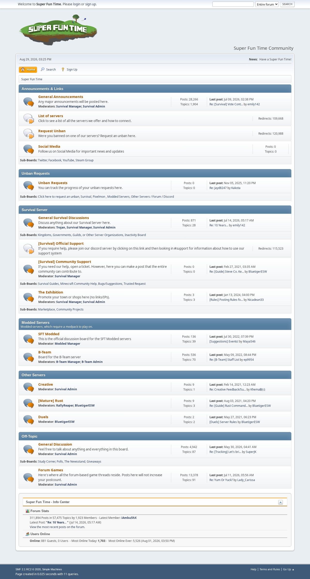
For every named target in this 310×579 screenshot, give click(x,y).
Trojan (60, 227)
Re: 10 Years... (219, 225)
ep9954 (249, 360)
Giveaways (94, 461)
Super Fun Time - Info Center (48, 502)
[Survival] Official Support (61, 243)
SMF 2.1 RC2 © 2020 (28, 569)
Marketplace (46, 309)
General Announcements (60, 96)
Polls (60, 461)
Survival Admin (94, 106)
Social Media (49, 146)
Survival (86, 197)
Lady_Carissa (246, 480)
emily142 (254, 104)
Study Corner (46, 461)
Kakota (235, 188)
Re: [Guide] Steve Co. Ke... (226, 271)
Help (253, 569)
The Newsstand (74, 461)
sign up (90, 4)
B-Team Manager (68, 362)
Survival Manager (68, 106)
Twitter (42, 160)
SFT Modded (48, 333)
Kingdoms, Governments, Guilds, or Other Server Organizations (80, 235)
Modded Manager (67, 344)
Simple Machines (52, 569)
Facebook (54, 160)
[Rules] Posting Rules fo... (226, 300)
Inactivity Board (135, 235)
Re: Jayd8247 (218, 188)
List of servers (50, 115)
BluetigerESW (257, 271)
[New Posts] (28, 102)
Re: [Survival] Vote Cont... (226, 104)
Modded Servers (118, 197)
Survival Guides (48, 284)
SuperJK (251, 452)
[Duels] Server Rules (223, 422)
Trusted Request (135, 284)
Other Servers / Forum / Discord (152, 197)
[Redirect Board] (28, 118)
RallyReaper (64, 405)
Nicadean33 (256, 300)
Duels (43, 416)
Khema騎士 (258, 389)
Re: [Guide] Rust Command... (228, 406)
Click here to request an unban (58, 197)
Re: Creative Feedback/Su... (227, 389)
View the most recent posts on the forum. (57, 527)
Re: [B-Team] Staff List (224, 360)
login (76, 4)
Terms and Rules (270, 569)
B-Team (44, 352)
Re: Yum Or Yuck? (221, 480)
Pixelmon (99, 197)
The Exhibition (50, 292)
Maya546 (249, 341)
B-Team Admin (92, 362)
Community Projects (70, 309)
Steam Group (84, 160)
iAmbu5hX (129, 518)
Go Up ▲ (288, 569)
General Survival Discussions (63, 217)
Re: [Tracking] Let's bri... (225, 452)
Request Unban (52, 130)
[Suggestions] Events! (223, 341)
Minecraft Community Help (78, 284)
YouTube (68, 160)
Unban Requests (52, 182)
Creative (45, 384)
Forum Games (50, 469)
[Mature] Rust (50, 400)
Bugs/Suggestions (110, 284)
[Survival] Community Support (64, 261)
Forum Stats (39, 511)
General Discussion (55, 444)
